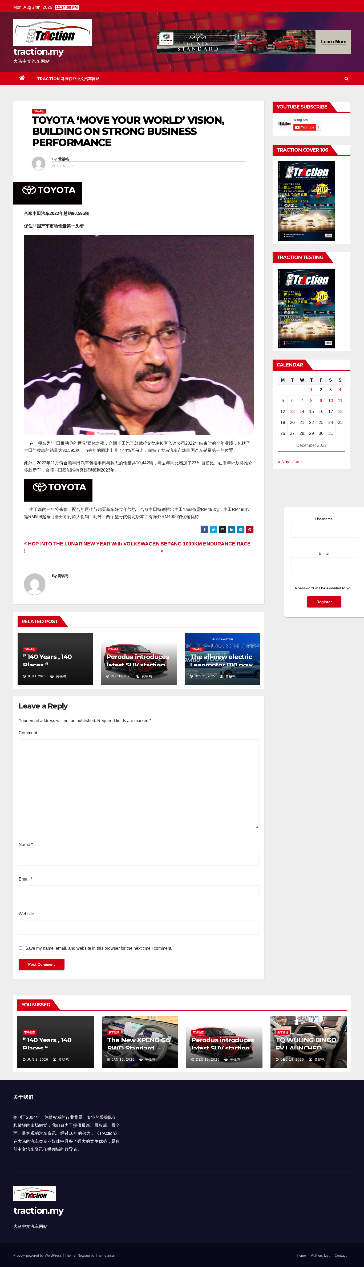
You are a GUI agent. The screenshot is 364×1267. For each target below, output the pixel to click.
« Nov (283, 462)
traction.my (38, 51)
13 (292, 411)
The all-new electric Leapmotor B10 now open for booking (221, 665)
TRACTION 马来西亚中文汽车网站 (68, 78)
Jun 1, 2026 (37, 1059)
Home (301, 1255)
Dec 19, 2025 (208, 1059)
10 (330, 400)
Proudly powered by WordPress (38, 1255)
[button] (347, 78)
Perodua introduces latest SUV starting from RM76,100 (137, 665)
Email (25, 879)
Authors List (320, 1255)
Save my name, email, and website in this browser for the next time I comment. (98, 948)
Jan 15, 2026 (123, 1059)
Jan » (297, 462)
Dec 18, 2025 (292, 1059)
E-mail (324, 553)
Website (26, 913)
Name (26, 844)
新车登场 (114, 1032)
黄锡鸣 (63, 159)
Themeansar (105, 1255)
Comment (28, 733)
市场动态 (39, 111)
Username (324, 519)
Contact (341, 1255)
